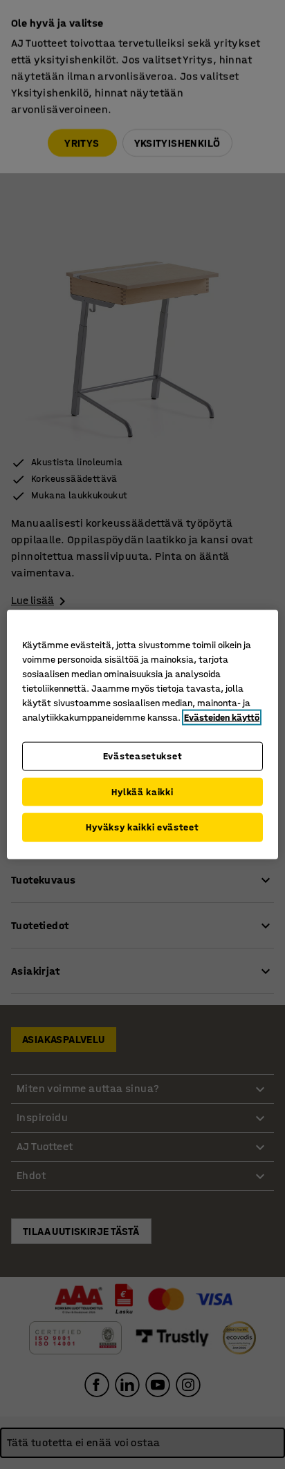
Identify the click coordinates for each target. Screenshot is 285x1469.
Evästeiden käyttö (221, 717)
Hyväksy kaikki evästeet (142, 827)
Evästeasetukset (143, 756)
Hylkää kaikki (142, 791)
